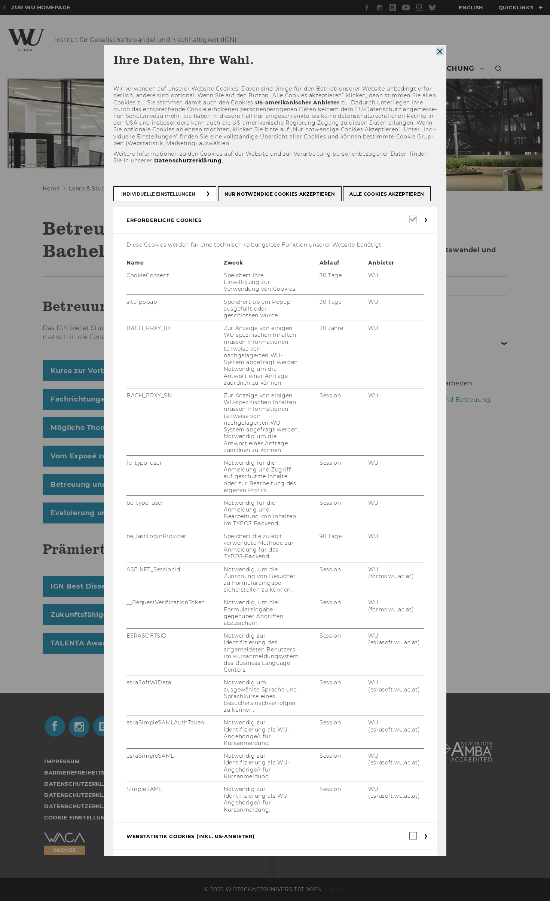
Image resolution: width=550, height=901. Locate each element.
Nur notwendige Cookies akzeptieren (279, 194)
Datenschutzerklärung (187, 161)
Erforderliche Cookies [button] (164, 220)
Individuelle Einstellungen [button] (158, 194)
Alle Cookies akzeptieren (386, 194)
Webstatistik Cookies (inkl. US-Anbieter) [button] (190, 836)
